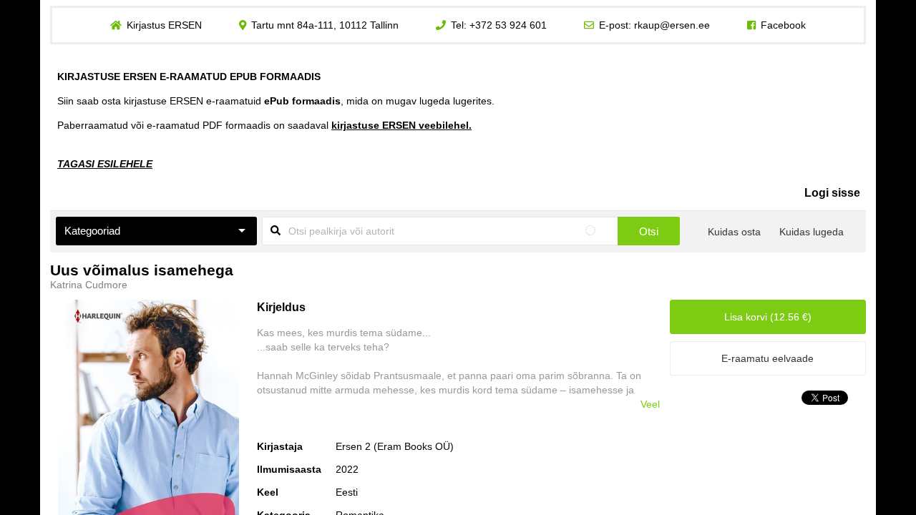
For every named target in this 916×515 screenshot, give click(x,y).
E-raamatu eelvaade (767, 358)
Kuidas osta (734, 231)
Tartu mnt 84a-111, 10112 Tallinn (325, 25)
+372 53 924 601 (508, 25)
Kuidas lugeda (811, 231)
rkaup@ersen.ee (672, 25)
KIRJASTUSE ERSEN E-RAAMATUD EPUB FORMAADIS (189, 76)
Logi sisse (832, 193)
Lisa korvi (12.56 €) (768, 317)
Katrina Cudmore (88, 284)
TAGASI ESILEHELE (104, 164)
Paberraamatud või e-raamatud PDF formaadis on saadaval (264, 125)
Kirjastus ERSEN (164, 25)
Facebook (783, 25)
